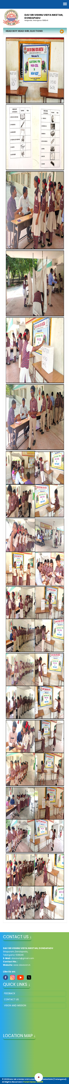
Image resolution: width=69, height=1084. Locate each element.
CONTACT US (11, 999)
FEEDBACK (9, 993)
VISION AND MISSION (15, 1005)
